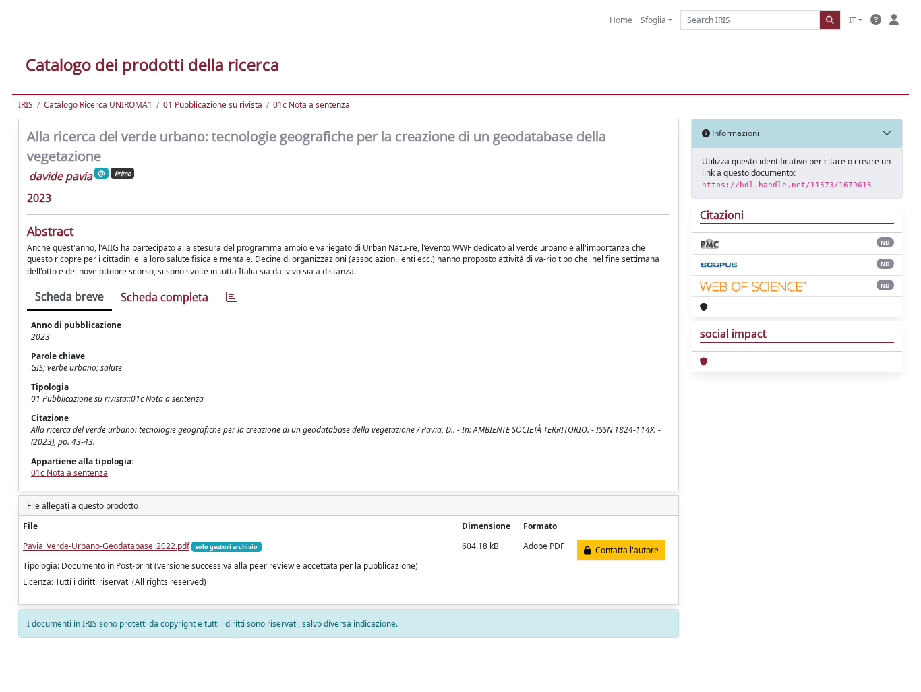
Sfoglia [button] (653, 20)
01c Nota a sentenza (311, 105)
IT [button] (852, 20)
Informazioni (734, 133)
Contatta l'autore (625, 550)
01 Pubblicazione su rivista (212, 105)
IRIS (25, 105)
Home (621, 20)
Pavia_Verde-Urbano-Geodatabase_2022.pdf (106, 546)
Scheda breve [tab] (69, 296)
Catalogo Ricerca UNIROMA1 (98, 105)
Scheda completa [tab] (164, 297)
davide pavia (60, 175)
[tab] (231, 297)
